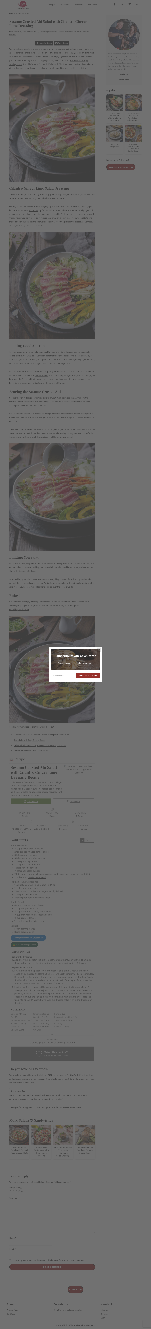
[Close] (99, 650)
